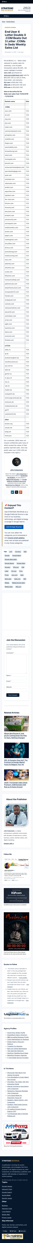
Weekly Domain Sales (18, 583)
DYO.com (16, 567)
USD (24, 579)
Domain (7, 555)
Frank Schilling (23, 977)
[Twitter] (16, 492)
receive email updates (16, 538)
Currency (18, 551)
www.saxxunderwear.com (13, 75)
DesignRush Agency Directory (17, 1035)
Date (25, 551)
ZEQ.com (18, 586)
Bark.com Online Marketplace (17, 1048)
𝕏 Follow (5, 1231)
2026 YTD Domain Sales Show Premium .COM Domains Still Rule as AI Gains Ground (15, 785)
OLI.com (13, 571)
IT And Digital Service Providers (18, 1058)
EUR (23, 567)
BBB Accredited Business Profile (18, 1037)
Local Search (6, 1211)
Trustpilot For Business (14, 1046)
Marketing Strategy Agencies (17, 1055)
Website (9, 687)
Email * (8, 681)
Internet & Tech (7, 1189)
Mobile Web (6, 1214)
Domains (7, 567)
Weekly (7, 583)
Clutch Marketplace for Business (18, 1039)
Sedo (21, 575)
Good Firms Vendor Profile (16, 1033)
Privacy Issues (6, 1217)
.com (10, 551)
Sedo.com (17, 579)
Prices (7, 575)
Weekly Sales (9, 586)
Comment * (10, 653)
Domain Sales (21, 563)
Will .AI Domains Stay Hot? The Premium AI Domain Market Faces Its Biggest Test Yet (16, 762)
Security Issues (7, 1198)
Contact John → (9, 843)
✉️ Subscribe (22, 1231)
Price (20, 571)
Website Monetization (12, 479)
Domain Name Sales (11, 559)
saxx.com (14, 575)
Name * (8, 675)
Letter (6, 571)
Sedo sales (8, 579)
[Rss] (20, 492)
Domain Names (10, 21)
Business (5, 1205)
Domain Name (16, 555)
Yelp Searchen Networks (15, 1051)
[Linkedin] (12, 492)
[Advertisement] (16, 611)
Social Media (6, 1195)
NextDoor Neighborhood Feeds (17, 1053)
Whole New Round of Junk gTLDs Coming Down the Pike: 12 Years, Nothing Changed (15, 735)
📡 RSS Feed (13, 1231)
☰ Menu (4, 1)
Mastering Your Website (13, 485)
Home (3, 21)
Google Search (7, 1192)
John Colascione (21, 474)
